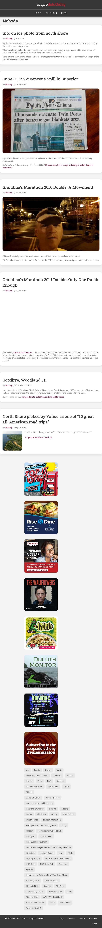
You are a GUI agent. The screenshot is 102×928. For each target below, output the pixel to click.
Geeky (63, 825)
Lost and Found (47, 853)
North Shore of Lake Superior (58, 858)
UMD (69, 891)
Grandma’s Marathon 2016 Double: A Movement (48, 187)
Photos (70, 775)
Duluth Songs (32, 820)
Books (29, 814)
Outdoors (57, 775)
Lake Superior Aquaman (36, 842)
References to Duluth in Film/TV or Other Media (46, 875)
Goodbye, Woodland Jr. (24, 380)
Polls (40, 781)
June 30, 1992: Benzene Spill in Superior (40, 78)
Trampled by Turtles (35, 891)
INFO (64, 13)
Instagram (30, 836)
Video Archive (32, 897)
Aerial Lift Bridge (33, 797)
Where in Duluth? (33, 908)
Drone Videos (68, 814)
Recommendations (34, 786)
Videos (29, 792)
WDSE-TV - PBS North (52, 897)
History (48, 770)
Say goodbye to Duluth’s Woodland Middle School (43, 397)
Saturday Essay (32, 880)
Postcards (63, 864)
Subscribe (93, 919)
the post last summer (22, 352)
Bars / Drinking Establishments (39, 803)
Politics (29, 781)
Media (70, 853)
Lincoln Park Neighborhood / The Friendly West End (48, 847)
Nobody (8, 38)
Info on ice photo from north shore (35, 33)
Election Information (52, 820)
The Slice (60, 886)
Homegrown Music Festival (49, 831)
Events (37, 770)
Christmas (41, 814)
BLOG (38, 13)
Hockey (29, 831)
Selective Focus (51, 880)
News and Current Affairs (37, 775)
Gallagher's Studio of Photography (41, 825)
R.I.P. (49, 781)
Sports (66, 786)
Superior (47, 886)
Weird (52, 902)
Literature (30, 853)
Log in (94, 923)
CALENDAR (51, 13)
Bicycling (52, 809)
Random (60, 781)
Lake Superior (46, 836)
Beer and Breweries (34, 809)
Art (27, 770)
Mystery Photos (33, 858)
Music (59, 770)
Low (61, 853)
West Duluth (65, 902)
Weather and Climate (35, 902)
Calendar (71, 919)
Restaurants (53, 786)
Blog (61, 919)
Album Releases (53, 797)
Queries (29, 869)
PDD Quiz (30, 864)
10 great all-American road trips (38, 437)
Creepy (54, 814)
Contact (82, 919)
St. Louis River (32, 886)
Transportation (55, 891)
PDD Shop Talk (46, 864)
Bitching (64, 809)
